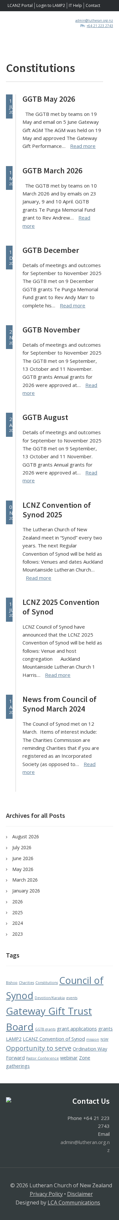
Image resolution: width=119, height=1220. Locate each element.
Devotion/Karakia (50, 997)
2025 (17, 912)
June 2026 (22, 858)
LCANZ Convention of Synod (54, 1038)
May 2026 (22, 869)
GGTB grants (45, 1029)
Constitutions (46, 982)
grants (105, 1028)
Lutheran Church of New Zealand (35, 32)
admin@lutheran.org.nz (94, 20)
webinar (69, 1057)
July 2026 (21, 847)
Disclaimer (80, 1194)
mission (92, 1039)
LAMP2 (13, 1038)
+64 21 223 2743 (100, 25)
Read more (83, 146)
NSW (104, 1039)
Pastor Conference (42, 1058)
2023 (17, 934)
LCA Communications (74, 1202)
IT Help (75, 5)
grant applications (77, 1028)
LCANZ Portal (20, 5)
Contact (93, 5)
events (71, 997)
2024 (17, 923)
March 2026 (25, 880)
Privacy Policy (46, 1194)
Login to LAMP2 (50, 5)
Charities (26, 982)
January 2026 (26, 891)
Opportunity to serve (38, 1048)
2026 (17, 901)
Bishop (12, 982)
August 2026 (25, 836)
